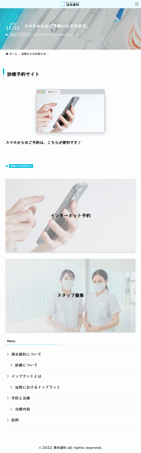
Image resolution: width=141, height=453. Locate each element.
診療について (26, 365)
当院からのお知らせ (20, 34)
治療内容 (22, 409)
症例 (15, 420)
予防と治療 (20, 398)
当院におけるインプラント (37, 387)
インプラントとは (26, 376)
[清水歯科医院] (70, 4)
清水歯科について (26, 354)
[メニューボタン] (137, 4)
